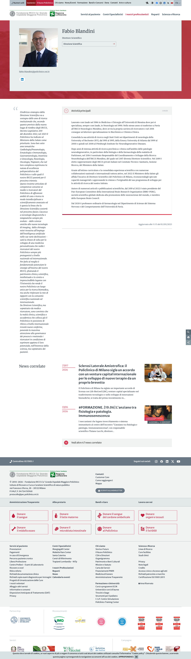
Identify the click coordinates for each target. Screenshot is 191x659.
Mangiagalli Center (61, 549)
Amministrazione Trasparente (109, 577)
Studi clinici (144, 555)
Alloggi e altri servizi (19, 586)
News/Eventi (70, 3)
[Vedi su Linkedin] (22, 79)
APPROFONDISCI (126, 657)
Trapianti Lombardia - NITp (64, 561)
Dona (107, 3)
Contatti (114, 3)
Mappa (99, 483)
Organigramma (103, 558)
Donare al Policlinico (110, 529)
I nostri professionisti (137, 14)
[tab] (117, 111)
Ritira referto (15, 571)
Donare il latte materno (69, 515)
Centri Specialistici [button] (113, 14)
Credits (142, 568)
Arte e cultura (125, 3)
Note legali (143, 564)
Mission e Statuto (103, 564)
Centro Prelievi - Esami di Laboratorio (27, 564)
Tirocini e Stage (102, 593)
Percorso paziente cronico (21, 558)
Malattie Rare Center (61, 552)
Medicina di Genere (104, 574)
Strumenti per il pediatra (106, 596)
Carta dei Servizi (103, 568)
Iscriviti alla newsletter (111, 490)
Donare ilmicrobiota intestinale (73, 529)
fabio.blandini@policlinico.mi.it (34, 71)
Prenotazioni (15, 549)
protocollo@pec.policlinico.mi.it (24, 494)
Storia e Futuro (102, 549)
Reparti (155, 14)
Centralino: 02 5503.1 (23, 461)
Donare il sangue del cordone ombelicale (116, 515)
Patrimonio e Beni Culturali (108, 561)
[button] (117, 111)
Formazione (82, 3)
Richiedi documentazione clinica (24, 574)
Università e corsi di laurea (107, 589)
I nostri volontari (17, 583)
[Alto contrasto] (152, 3)
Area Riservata (146, 583)
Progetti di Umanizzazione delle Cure (26, 580)
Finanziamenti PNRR (105, 571)
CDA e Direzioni (103, 555)
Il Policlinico (45, 3)
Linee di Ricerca (145, 549)
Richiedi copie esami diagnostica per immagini (30, 577)
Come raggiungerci (104, 480)
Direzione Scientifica (73, 44)
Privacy (13, 596)
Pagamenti (14, 552)
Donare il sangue (22, 515)
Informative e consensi (20, 589)
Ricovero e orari (17, 568)
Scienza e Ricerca (171, 14)
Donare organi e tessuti (155, 515)
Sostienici (31, 3)
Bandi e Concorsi (96, 3)
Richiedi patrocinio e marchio (152, 574)
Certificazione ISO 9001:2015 (152, 577)
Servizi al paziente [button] (90, 14)
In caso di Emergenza (19, 555)
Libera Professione (18, 561)
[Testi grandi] (147, 3)
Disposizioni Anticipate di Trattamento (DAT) (30, 593)
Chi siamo (59, 3)
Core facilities (145, 552)
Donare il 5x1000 (151, 529)
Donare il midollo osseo (26, 529)
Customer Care (102, 477)
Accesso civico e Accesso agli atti (153, 571)
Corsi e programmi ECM (106, 586)
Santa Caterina (59, 555)
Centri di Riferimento (62, 558)
